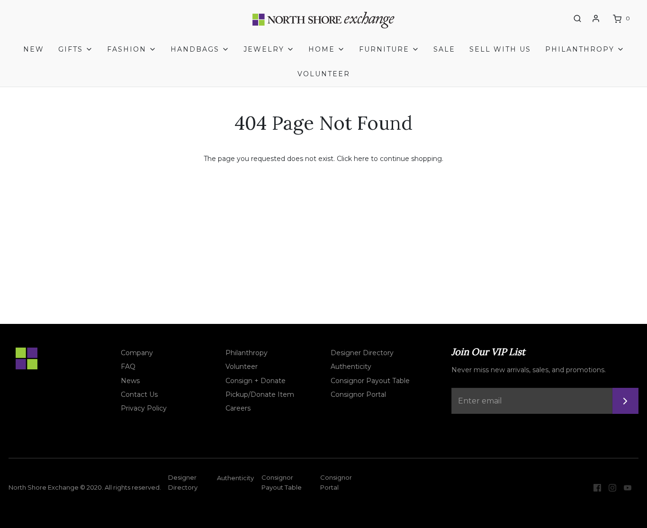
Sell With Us (500, 49)
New (33, 49)
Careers (238, 408)
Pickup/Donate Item (259, 394)
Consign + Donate (255, 380)
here (361, 158)
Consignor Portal (358, 394)
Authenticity (351, 366)
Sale (444, 49)
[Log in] (596, 18)
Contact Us (139, 394)
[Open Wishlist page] (560, 19)
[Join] (625, 401)
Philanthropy (246, 353)
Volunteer (323, 74)
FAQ (128, 366)
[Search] (577, 18)
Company (137, 353)
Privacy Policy (144, 408)
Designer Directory (362, 353)
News (130, 380)
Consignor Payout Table (370, 380)
